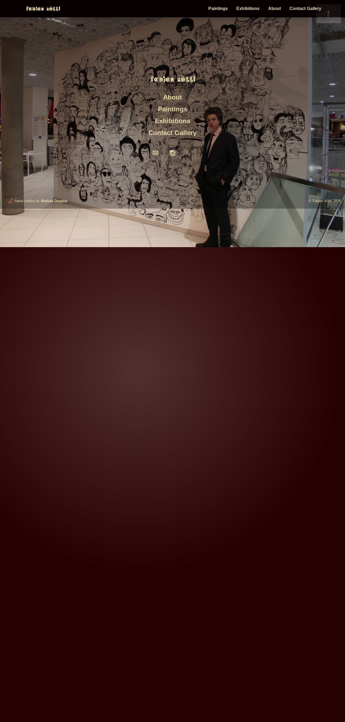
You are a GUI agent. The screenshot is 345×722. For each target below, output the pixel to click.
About (274, 8)
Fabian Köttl (43, 8)
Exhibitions (248, 8)
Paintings (218, 8)
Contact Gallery (305, 8)
